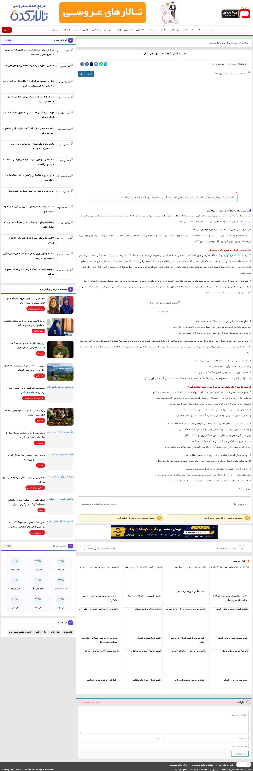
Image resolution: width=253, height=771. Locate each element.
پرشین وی (210, 29)
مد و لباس (108, 29)
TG (105, 64)
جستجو (7, 29)
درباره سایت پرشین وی (178, 765)
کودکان (162, 29)
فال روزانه (68, 632)
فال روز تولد (41, 632)
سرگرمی (77, 29)
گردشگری (66, 29)
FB (96, 64)
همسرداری (152, 29)
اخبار (200, 29)
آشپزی (171, 29)
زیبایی (118, 29)
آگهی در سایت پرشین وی (20, 632)
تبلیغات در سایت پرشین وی (202, 765)
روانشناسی (96, 29)
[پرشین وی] (235, 13)
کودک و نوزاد (244, 43)
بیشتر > (9, 40)
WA (101, 64)
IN (87, 64)
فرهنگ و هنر (182, 29)
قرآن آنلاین (55, 632)
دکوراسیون (128, 29)
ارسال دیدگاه (240, 753)
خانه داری (140, 29)
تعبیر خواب (55, 29)
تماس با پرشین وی (226, 765)
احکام (193, 29)
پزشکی (86, 29)
